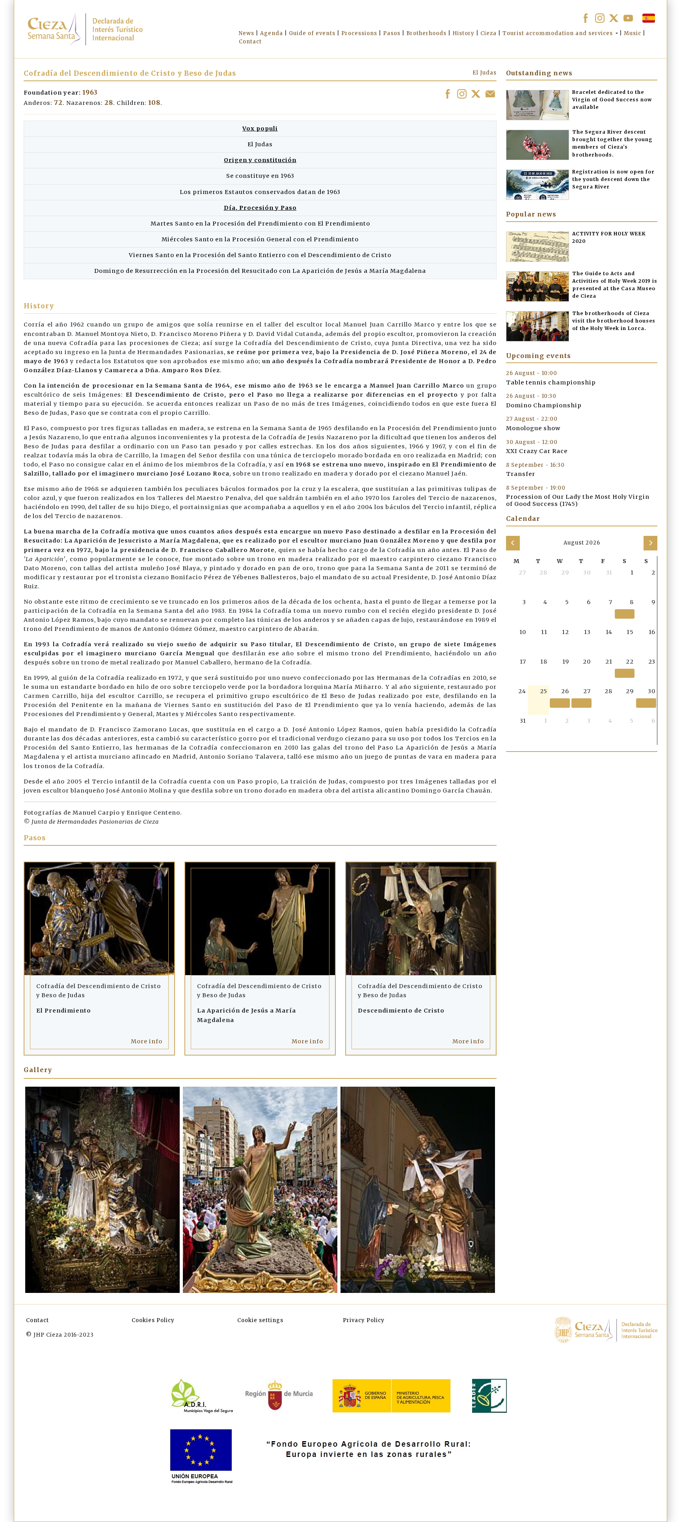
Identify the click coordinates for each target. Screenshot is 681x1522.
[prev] (513, 543)
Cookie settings (260, 1320)
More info (146, 1041)
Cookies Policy (153, 1320)
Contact (37, 1320)
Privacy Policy (364, 1320)
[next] (650, 543)
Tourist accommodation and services (557, 33)
